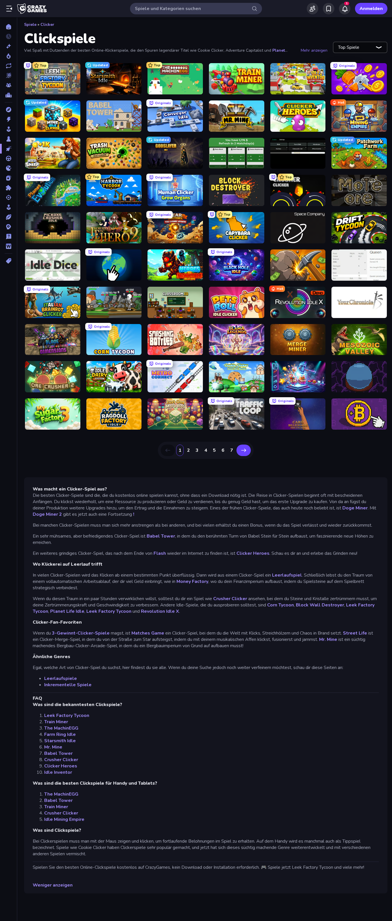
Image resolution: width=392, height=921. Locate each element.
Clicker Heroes (252, 553)
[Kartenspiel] (8, 178)
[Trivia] (8, 236)
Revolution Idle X (160, 611)
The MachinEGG (61, 728)
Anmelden (371, 8)
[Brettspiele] (8, 139)
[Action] (8, 119)
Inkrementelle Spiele (68, 685)
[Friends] (312, 8)
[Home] (8, 27)
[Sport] (8, 217)
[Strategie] (8, 227)
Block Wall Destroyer (320, 605)
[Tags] (8, 261)
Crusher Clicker (230, 599)
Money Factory (192, 581)
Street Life (355, 633)
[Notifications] (344, 8)
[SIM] (8, 207)
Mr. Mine (328, 639)
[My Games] (328, 8)
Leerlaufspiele (60, 678)
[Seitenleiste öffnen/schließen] (9, 8)
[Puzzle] (8, 188)
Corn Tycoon (280, 605)
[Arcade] (8, 129)
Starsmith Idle (60, 741)
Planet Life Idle (67, 611)
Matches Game (147, 633)
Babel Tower (161, 536)
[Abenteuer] (8, 110)
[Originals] (8, 75)
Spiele (30, 24)
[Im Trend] (8, 56)
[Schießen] (8, 197)
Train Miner (56, 722)
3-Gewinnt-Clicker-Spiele (81, 633)
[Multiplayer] (8, 85)
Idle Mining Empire (64, 819)
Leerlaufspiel (287, 575)
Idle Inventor (58, 772)
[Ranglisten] (8, 95)
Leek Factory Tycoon (108, 611)
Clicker (47, 24)
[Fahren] (8, 158)
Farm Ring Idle (60, 734)
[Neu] (8, 46)
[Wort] (8, 246)
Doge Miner (355, 508)
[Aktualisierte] (8, 66)
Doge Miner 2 (47, 514)
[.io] (8, 168)
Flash (160, 553)
